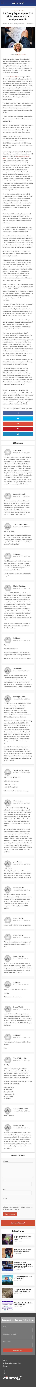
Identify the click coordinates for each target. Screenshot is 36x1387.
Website (5, 1198)
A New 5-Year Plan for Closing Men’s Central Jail (23, 1303)
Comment (5, 1161)
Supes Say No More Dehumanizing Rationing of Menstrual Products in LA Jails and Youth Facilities (23, 1265)
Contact (5, 1366)
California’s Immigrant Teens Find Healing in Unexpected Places (23, 1237)
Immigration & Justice (18, 11)
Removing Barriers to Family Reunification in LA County (22, 1250)
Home (4, 1360)
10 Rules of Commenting (11, 1363)
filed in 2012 (14, 77)
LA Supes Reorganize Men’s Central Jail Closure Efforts (22, 1290)
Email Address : (7, 1341)
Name (4, 1181)
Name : (5, 1326)
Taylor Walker (20, 24)
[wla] (18, 3)
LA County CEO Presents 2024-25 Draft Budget (23, 1277)
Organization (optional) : (10, 1334)
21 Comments (29, 24)
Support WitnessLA (18, 1223)
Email (4, 1189)
